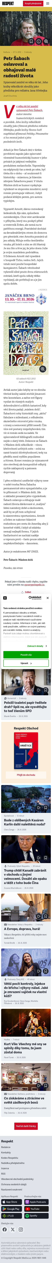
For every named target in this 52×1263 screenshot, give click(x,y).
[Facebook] (4, 1232)
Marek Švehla (10, 716)
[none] (46, 41)
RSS (3, 1173)
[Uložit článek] (31, 41)
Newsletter (12, 925)
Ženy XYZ (20, 979)
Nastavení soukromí (11, 1189)
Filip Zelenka (9, 1113)
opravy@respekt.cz (34, 584)
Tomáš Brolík (9, 943)
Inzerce (5, 1168)
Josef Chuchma (10, 96)
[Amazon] (11, 1216)
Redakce (5, 1147)
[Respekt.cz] (8, 3)
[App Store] (11, 1202)
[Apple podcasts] (36, 1202)
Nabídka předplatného (12, 1163)
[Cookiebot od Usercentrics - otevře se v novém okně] (30, 598)
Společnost (9, 816)
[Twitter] (12, 1232)
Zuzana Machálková (12, 888)
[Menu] (48, 3)
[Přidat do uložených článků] (46, 690)
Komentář (12, 698)
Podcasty (11, 866)
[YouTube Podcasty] (36, 1209)
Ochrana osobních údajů (13, 1184)
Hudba (7, 1040)
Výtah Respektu (23, 866)
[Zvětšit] (26, 28)
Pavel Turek (9, 1057)
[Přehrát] (39, 690)
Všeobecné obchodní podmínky (17, 1179)
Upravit (24, 663)
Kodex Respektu (9, 1158)
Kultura (6, 52)
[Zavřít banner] (48, 598)
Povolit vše (26, 654)
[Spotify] (36, 1216)
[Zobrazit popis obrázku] (38, 41)
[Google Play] (11, 1209)
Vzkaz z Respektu (25, 925)
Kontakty (6, 1152)
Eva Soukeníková (11, 1001)
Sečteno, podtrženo (26, 1094)
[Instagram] (20, 1232)
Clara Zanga (9, 830)
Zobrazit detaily (35, 646)
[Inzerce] (26, 298)
